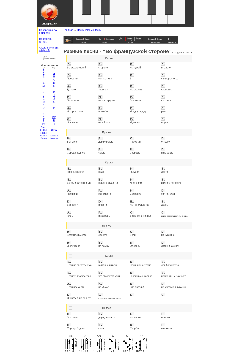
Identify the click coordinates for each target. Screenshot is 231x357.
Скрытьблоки (138, 39)
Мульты (44, 138)
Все (100, 39)
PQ (54, 117)
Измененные (109, 39)
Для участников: (49, 57)
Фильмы (43, 136)
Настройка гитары (45, 40)
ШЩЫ (43, 130)
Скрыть (87, 39)
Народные (54, 138)
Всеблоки (121, 39)
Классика (54, 136)
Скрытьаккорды (130, 39)
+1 (170, 39)
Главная (68, 30)
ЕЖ (43, 86)
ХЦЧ (43, 126)
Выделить (79, 39)
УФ (43, 123)
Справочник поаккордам (48, 31)
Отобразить (151, 39)
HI (54, 95)
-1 (173, 39)
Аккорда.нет (49, 23)
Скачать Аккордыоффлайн (49, 49)
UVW (54, 130)
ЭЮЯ (43, 133)
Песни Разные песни (89, 30)
